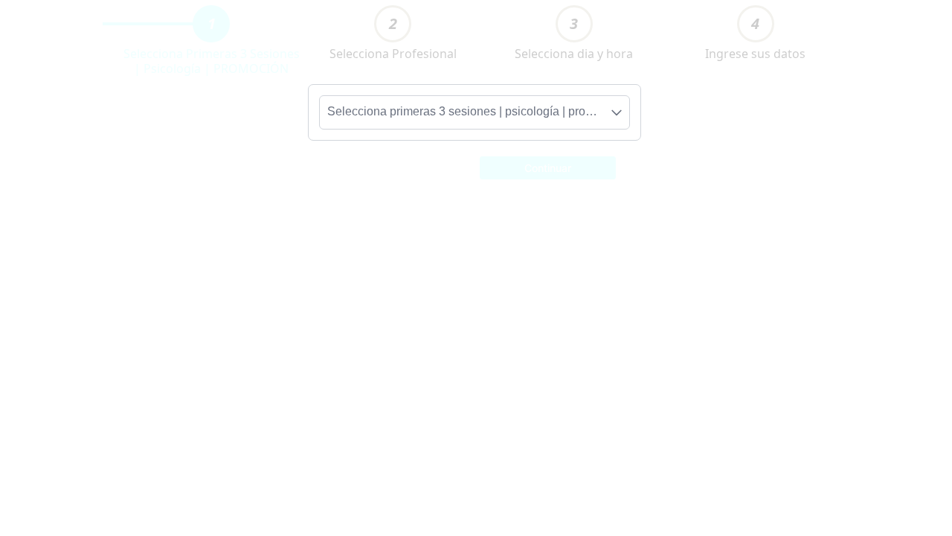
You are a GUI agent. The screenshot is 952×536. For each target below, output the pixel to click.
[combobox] (474, 112)
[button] (548, 167)
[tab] (211, 23)
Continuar (547, 168)
